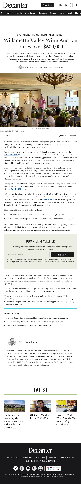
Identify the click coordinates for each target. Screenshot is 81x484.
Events (8, 12)
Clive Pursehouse (31, 67)
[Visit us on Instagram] (40, 468)
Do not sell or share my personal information (40, 461)
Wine (19, 35)
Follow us (63, 135)
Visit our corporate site (67, 474)
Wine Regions (28, 35)
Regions (53, 12)
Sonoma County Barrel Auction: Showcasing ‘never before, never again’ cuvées (38, 318)
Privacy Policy (52, 457)
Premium (43, 12)
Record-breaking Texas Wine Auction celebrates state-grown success (34, 321)
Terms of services (28, 260)
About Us (10, 457)
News (61, 67)
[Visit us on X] (15, 468)
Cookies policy (40, 457)
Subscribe (47, 5)
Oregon (44, 35)
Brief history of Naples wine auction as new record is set (29, 325)
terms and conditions (67, 457)
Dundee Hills (16, 189)
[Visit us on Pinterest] (34, 468)
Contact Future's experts (24, 457)
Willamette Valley (56, 35)
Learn (61, 12)
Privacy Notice (58, 260)
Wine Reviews (30, 12)
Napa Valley (49, 199)
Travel (69, 12)
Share (8, 135)
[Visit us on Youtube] (28, 468)
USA (37, 35)
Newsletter (73, 135)
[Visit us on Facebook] (22, 468)
